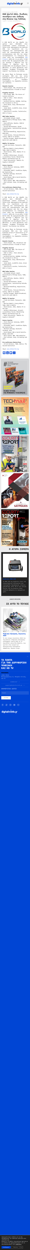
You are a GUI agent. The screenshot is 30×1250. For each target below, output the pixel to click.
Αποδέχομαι (6, 1247)
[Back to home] (15, 3)
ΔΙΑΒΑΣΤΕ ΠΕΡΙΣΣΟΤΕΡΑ (15, 599)
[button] (28, 3)
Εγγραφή (6, 698)
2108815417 (13, 682)
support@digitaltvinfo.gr (13, 685)
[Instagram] (10, 705)
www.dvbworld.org (13, 194)
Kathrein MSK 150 (9, 579)
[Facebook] (2, 705)
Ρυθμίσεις (15, 1247)
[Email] (18, 705)
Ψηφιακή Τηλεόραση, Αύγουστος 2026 (14, 635)
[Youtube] (14, 705)
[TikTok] (6, 705)
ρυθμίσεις (18, 1244)
